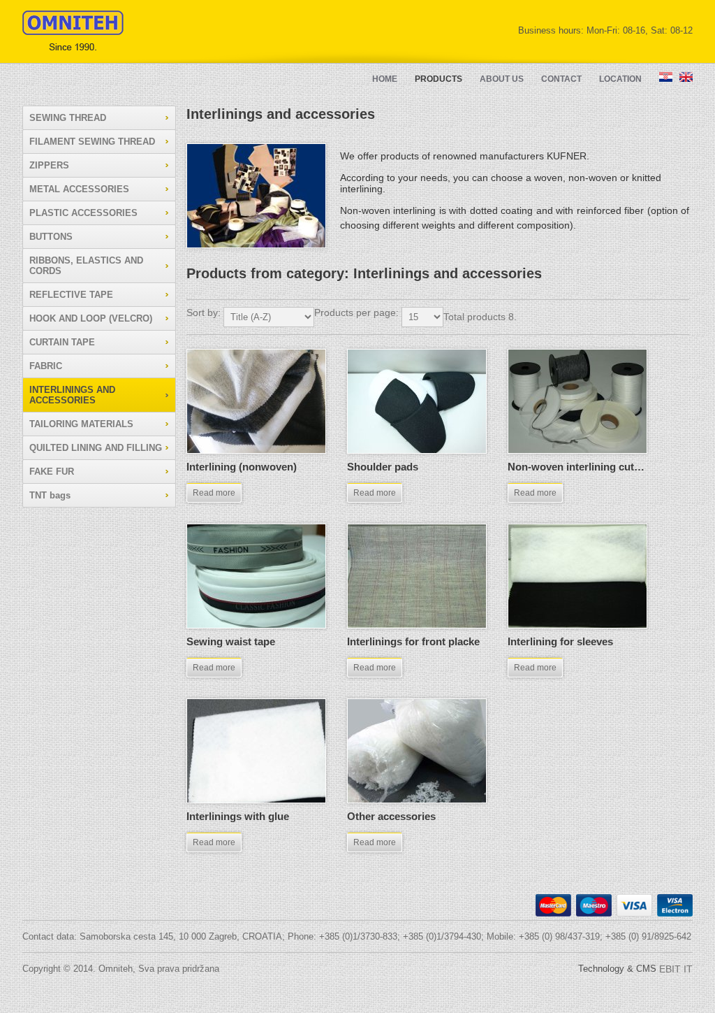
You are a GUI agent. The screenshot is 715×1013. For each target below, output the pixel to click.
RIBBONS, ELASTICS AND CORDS (86, 265)
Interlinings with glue (237, 816)
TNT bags (50, 495)
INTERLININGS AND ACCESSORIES (72, 395)
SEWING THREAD (67, 118)
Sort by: (204, 312)
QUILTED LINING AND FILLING (95, 448)
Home (384, 79)
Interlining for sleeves (560, 641)
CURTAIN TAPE (62, 342)
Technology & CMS (635, 968)
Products (438, 79)
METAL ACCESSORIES (79, 189)
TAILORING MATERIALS (81, 424)
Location (620, 79)
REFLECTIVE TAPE (71, 294)
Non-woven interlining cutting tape (592, 467)
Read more (214, 493)
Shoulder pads (382, 467)
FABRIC (45, 366)
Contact (561, 79)
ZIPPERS (49, 165)
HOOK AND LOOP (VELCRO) (90, 318)
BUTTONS (51, 236)
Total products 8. (480, 316)
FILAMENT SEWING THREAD (92, 141)
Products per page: (357, 312)
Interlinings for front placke (413, 641)
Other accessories (391, 816)
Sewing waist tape (230, 641)
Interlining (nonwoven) (241, 467)
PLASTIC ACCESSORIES (83, 213)
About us (502, 79)
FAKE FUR (51, 471)
